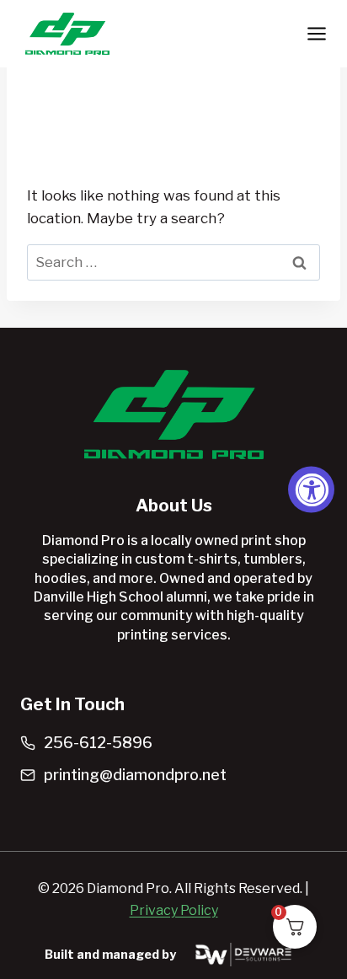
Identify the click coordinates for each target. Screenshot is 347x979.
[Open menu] (316, 33)
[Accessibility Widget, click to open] (311, 490)
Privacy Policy (174, 910)
